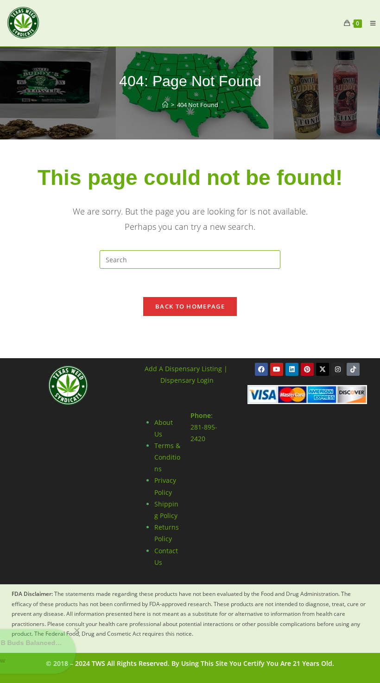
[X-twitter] (322, 369)
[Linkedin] (291, 369)
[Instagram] (337, 369)
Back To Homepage (190, 306)
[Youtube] (276, 369)
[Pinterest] (307, 369)
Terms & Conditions (167, 457)
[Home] (165, 105)
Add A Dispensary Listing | (186, 368)
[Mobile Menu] (369, 23)
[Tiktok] (353, 369)
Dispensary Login (187, 380)
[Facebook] (261, 369)
